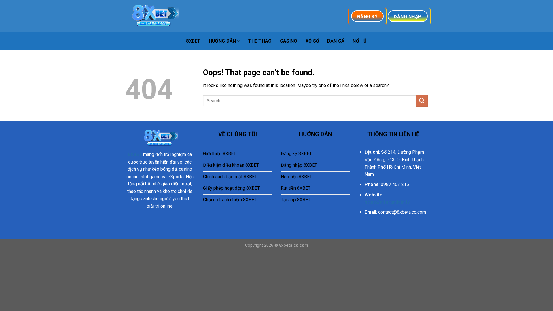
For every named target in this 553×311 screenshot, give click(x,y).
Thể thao (260, 41)
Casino (289, 41)
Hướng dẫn (222, 41)
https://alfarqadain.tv (387, 202)
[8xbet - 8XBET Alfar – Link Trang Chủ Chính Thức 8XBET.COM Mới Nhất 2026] (154, 16)
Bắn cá (335, 41)
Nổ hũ (360, 41)
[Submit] (422, 100)
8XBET (193, 41)
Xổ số (312, 41)
